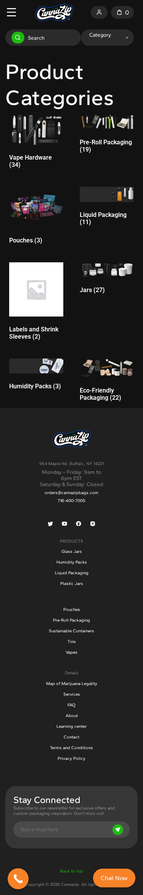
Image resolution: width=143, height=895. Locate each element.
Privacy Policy (71, 758)
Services (71, 694)
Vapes (71, 652)
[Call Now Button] (18, 878)
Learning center (71, 726)
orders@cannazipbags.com (71, 492)
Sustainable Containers (71, 630)
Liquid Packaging (71, 572)
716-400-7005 (71, 500)
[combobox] (106, 34)
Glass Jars (71, 551)
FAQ (71, 705)
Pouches (71, 609)
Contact (71, 737)
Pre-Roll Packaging (71, 620)
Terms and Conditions (71, 747)
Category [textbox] (100, 35)
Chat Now (114, 878)
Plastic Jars (71, 583)
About (72, 715)
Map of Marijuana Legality (71, 683)
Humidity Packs (71, 562)
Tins (71, 641)
